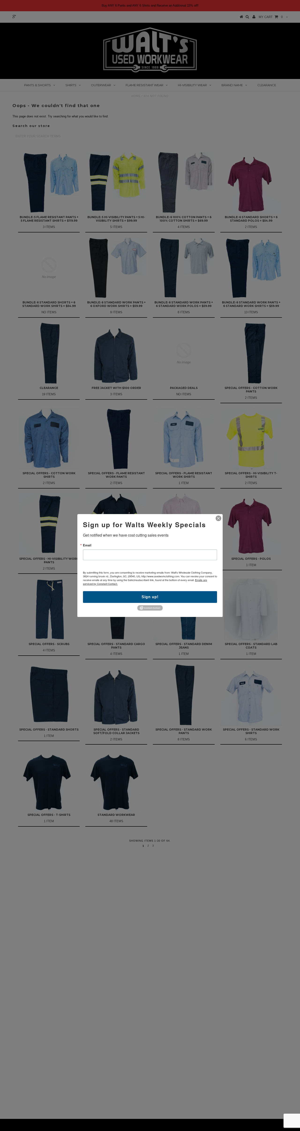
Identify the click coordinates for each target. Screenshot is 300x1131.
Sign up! (150, 597)
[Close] (218, 518)
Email (87, 545)
